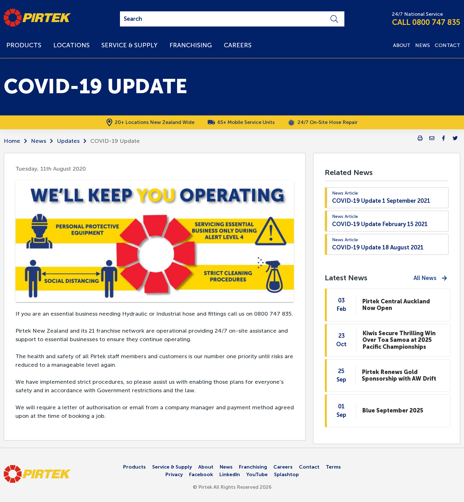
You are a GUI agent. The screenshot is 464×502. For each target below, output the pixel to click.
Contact (309, 467)
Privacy (174, 474)
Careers (283, 467)
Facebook (201, 474)
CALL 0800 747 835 (426, 22)
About (205, 467)
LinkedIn (229, 474)
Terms (333, 467)
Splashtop (286, 474)
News (38, 140)
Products (134, 467)
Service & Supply (172, 467)
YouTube (257, 474)
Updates (68, 140)
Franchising (253, 467)
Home (12, 140)
